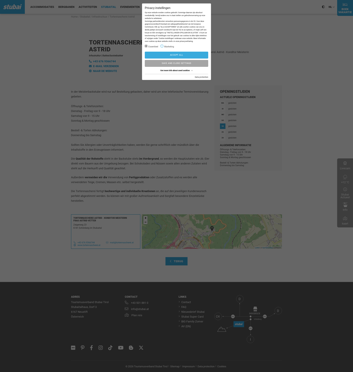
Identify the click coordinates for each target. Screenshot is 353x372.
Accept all (176, 55)
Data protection (201, 77)
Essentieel (153, 46)
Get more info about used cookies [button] (175, 70)
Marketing (169, 46)
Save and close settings (176, 63)
